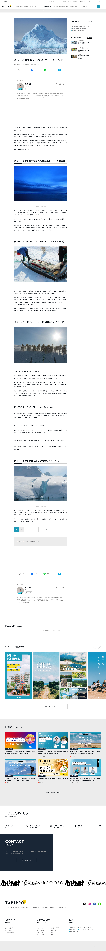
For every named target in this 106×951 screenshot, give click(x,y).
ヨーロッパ (74, 30)
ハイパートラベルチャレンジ (31, 541)
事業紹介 (65, 1)
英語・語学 (53, 931)
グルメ (52, 932)
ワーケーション (81, 30)
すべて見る (89, 37)
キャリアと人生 (73, 6)
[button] (99, 647)
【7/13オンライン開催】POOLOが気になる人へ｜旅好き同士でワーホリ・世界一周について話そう (85, 752)
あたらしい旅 (83, 28)
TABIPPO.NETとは (52, 1)
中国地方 (79, 54)
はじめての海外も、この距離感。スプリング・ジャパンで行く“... (83, 50)
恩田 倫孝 (28, 84)
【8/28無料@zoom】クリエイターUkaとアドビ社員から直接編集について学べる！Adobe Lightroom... (20, 752)
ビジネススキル (41, 929)
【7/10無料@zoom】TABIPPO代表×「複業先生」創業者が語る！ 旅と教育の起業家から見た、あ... (53, 752)
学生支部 (75, 1)
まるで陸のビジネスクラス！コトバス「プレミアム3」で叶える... (83, 43)
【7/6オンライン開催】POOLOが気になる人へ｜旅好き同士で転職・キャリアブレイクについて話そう (20, 779)
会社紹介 (59, 1)
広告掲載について (82, 1)
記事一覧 (26, 6)
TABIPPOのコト (75, 28)
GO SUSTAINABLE (56, 6)
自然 (52, 934)
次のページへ (49, 529)
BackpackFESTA (65, 6)
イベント (34, 6)
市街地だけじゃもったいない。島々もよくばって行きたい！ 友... (83, 57)
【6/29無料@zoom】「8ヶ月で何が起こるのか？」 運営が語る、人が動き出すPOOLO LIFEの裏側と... (85, 779)
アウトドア (80, 6)
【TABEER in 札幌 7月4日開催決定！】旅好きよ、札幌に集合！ (53, 779)
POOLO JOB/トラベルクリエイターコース (81, 26)
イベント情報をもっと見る (53, 792)
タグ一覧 (90, 21)
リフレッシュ (40, 934)
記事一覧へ (29, 89)
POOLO (70, 1)
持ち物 (52, 929)
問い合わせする (26, 860)
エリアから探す (81, 40)
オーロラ (20, 541)
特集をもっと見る (50, 706)
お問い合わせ (91, 1)
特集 (30, 6)
